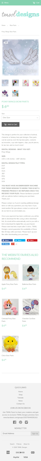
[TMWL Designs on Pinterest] (20, 423)
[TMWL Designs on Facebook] (14, 423)
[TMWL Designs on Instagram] (26, 423)
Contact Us (21, 404)
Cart (37, 3)
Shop (20, 395)
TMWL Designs (22, 447)
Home (3, 25)
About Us (27, 444)
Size (3, 113)
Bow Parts (13, 25)
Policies (19, 444)
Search (12, 444)
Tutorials (20, 398)
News (20, 401)
